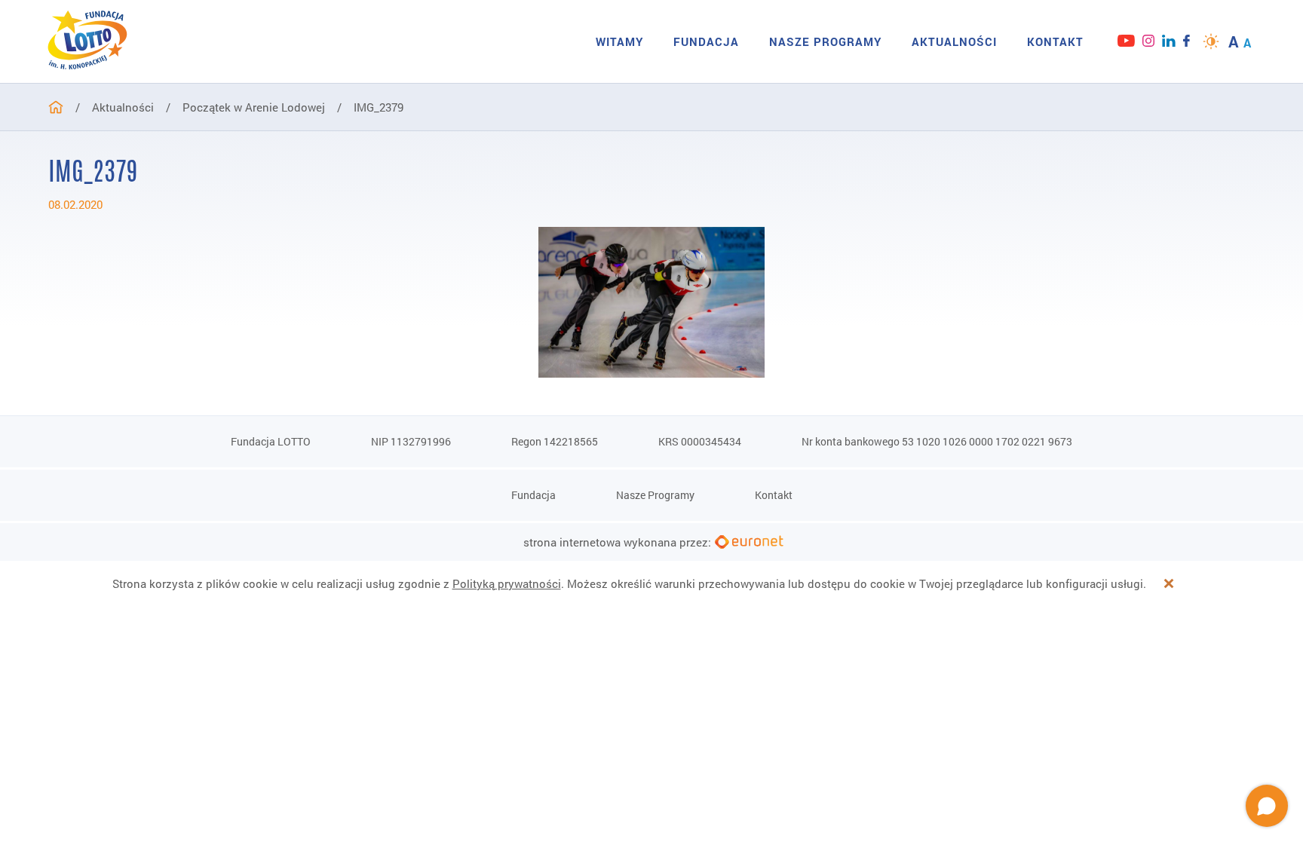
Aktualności (954, 41)
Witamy (619, 41)
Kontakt (1055, 41)
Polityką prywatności (506, 583)
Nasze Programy (825, 41)
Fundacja (706, 41)
